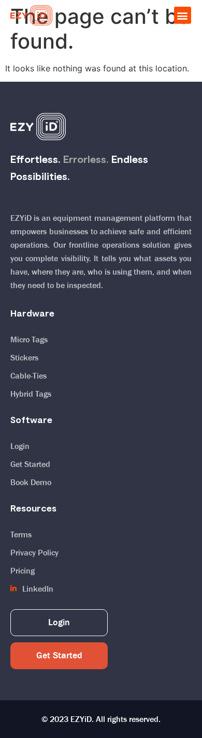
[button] (182, 15)
